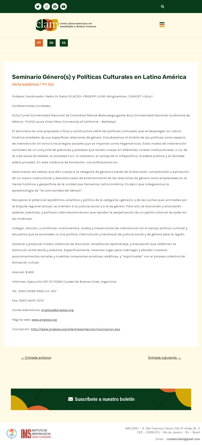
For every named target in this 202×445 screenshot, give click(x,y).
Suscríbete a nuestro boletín (104, 399)
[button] (162, 25)
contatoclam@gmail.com (183, 439)
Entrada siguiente (164, 357)
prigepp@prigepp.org (57, 310)
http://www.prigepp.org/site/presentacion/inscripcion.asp (75, 329)
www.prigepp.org (44, 320)
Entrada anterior (36, 357)
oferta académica (25, 84)
